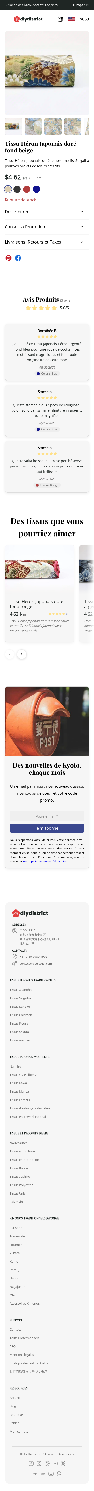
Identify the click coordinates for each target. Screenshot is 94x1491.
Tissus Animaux (21, 1040)
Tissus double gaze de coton (30, 1108)
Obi (12, 1295)
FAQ (13, 1346)
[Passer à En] (71, 19)
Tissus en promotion (24, 1160)
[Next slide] (22, 654)
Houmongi (17, 1244)
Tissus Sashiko (20, 1176)
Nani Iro (15, 1066)
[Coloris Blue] (36, 189)
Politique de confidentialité (29, 1363)
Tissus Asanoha (21, 990)
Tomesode (17, 1236)
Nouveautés (18, 1143)
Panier (14, 1423)
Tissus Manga (19, 1091)
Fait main (16, 1201)
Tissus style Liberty (23, 1074)
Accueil (15, 1398)
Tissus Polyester (21, 1185)
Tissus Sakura (19, 1032)
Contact (15, 1329)
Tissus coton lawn (22, 1151)
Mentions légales (22, 1355)
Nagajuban (17, 1286)
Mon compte (19, 1431)
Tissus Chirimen (21, 1015)
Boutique (16, 1414)
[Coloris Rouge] (26, 189)
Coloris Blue (49, 373)
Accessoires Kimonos (25, 1303)
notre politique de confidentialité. (45, 861)
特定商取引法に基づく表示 (28, 1371)
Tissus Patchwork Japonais (28, 1116)
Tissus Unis (17, 1193)
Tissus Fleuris (19, 1023)
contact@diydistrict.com (36, 963)
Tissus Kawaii (19, 1083)
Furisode (16, 1228)
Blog (13, 1406)
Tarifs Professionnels (24, 1338)
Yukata (15, 1253)
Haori (14, 1278)
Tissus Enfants (20, 1100)
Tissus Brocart (20, 1168)
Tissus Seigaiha (20, 998)
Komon (15, 1261)
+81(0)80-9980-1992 (33, 956)
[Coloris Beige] (8, 189)
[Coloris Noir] (17, 189)
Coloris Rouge (49, 485)
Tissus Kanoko (20, 1006)
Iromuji (15, 1270)
